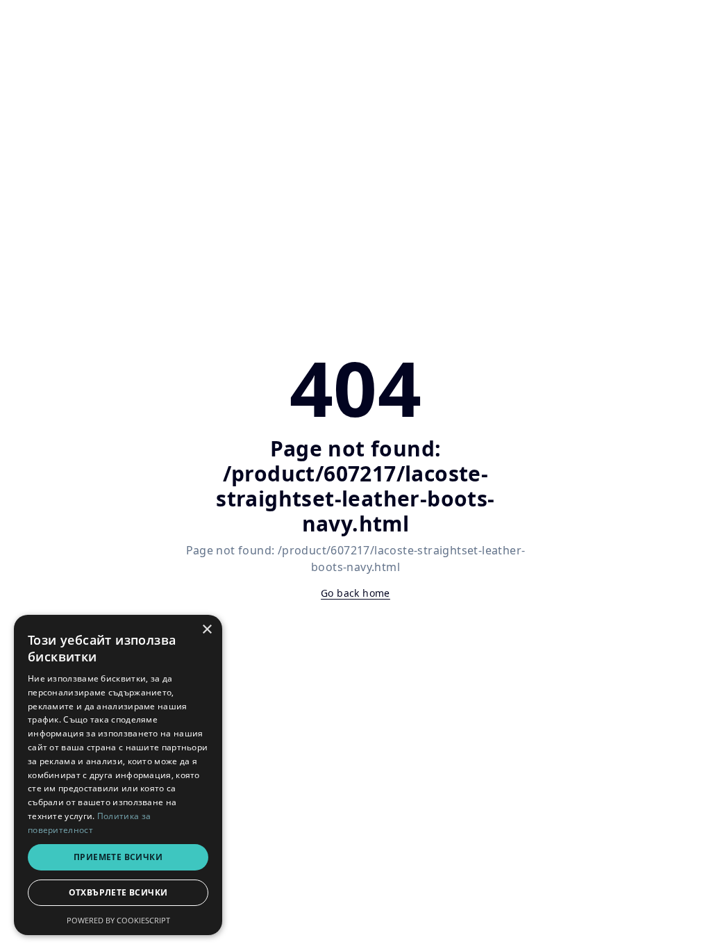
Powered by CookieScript (118, 920)
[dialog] (118, 775)
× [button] (206, 630)
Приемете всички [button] (118, 857)
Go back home (355, 593)
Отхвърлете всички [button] (118, 892)
